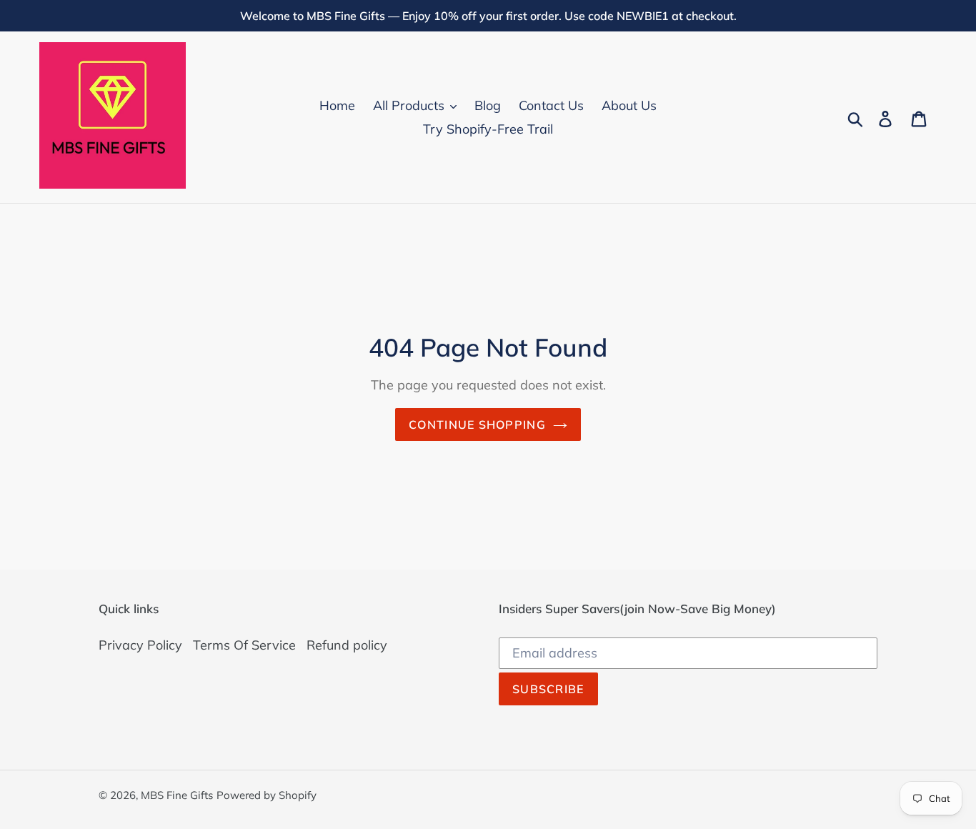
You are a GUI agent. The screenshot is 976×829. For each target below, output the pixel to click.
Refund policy (347, 645)
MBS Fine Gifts (177, 795)
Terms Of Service (244, 645)
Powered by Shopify (266, 795)
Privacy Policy (140, 645)
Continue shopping (477, 424)
